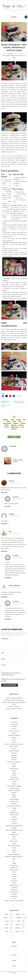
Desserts (14, 792)
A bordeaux (14, 722)
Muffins (14, 832)
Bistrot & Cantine (14, 746)
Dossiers (14, 795)
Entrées (14, 797)
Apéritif (14, 733)
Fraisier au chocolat (14, 706)
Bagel (14, 742)
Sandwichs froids (16, 55)
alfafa (12, 419)
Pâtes (14, 843)
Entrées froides (14, 801)
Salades (14, 863)
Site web (3, 665)
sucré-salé (14, 428)
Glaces (14, 817)
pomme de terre (15, 427)
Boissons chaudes (14, 750)
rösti (22, 427)
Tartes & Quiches (14, 885)
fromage (23, 423)
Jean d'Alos (13, 425)
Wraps (14, 898)
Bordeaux (20, 914)
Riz (14, 861)
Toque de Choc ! (14, 6)
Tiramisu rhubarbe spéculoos (14, 708)
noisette (19, 924)
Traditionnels (14, 889)
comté (19, 421)
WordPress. (10, 971)
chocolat (9, 921)
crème (8, 924)
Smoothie (14, 876)
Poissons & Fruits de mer (14, 854)
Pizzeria (14, 850)
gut (10, 531)
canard (14, 421)
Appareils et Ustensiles (14, 735)
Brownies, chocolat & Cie (14, 762)
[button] (14, 17)
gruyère (6, 425)
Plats (14, 852)
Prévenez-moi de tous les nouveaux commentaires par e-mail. (10, 674)
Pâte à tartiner (14, 841)
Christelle (10, 53)
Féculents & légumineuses (14, 806)
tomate (19, 931)
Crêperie (14, 784)
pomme (8, 928)
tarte (8, 931)
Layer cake (14, 823)
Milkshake (14, 828)
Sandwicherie (14, 867)
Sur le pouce (14, 881)
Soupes (14, 878)
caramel (7, 917)
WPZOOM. (14, 973)
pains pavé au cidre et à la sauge (6, 181)
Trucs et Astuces (14, 892)
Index (14, 821)
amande (8, 914)
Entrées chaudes (14, 799)
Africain (14, 728)
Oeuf (14, 836)
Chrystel (11, 481)
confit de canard (6, 189)
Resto (14, 858)
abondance (5, 419)
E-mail (3, 659)
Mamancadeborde (14, 585)
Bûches (14, 766)
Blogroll (14, 960)
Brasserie (14, 757)
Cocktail (14, 775)
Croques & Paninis (14, 788)
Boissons (14, 748)
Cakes (14, 773)
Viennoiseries (14, 896)
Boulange (14, 753)
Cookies (14, 781)
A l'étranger (14, 726)
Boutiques (14, 755)
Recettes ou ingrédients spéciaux (14, 856)
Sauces (14, 872)
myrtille (6, 427)
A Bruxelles (14, 724)
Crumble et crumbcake (14, 790)
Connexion (14, 946)
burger (8, 421)
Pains (14, 839)
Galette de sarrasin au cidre (18, 460)
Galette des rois (14, 812)
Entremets (14, 803)
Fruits (14, 810)
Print (15, 436)
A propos (14, 955)
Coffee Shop (14, 777)
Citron (20, 921)
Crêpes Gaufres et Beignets (14, 786)
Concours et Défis (14, 779)
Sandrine (12, 514)
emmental (16, 423)
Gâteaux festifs (14, 814)
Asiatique (14, 737)
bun (24, 419)
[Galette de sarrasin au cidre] (7, 460)
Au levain (14, 739)
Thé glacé (14, 887)
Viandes (14, 894)
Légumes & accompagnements (14, 825)
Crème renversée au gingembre (14, 698)
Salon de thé (14, 865)
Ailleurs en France (14, 731)
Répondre (4, 492)
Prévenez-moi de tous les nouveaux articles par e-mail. (13, 680)
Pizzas (14, 847)
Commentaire (5, 638)
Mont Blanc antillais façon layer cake (14, 700)
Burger (14, 770)
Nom (2, 653)
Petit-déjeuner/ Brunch (14, 845)
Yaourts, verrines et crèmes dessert (14, 900)
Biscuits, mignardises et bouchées (14, 744)
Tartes (14, 883)
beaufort (18, 419)
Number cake (14, 834)
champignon (20, 917)
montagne (21, 425)
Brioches (14, 759)
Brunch (14, 764)
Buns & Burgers (7, 55)
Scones (14, 874)
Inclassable (14, 819)
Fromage (14, 808)
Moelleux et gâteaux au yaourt (14, 830)
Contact (14, 965)
